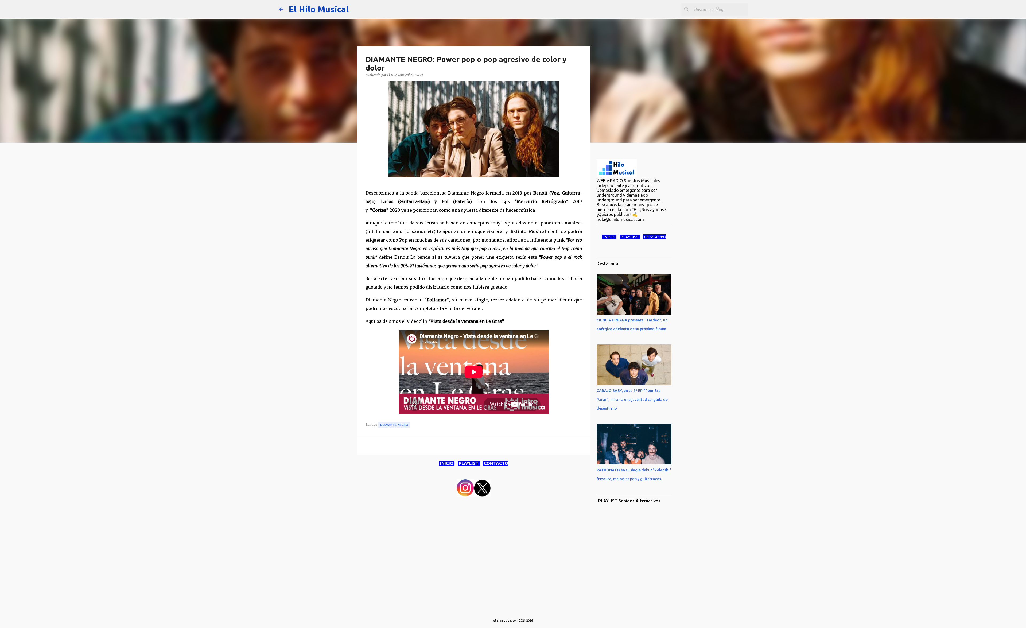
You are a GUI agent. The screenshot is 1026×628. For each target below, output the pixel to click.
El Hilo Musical (319, 9)
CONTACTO (495, 463)
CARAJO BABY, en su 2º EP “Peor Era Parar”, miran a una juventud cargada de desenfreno (632, 399)
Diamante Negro (394, 425)
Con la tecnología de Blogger (516, 609)
